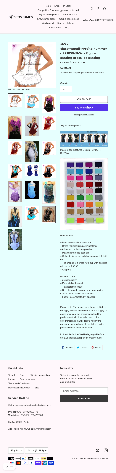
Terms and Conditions (19, 383)
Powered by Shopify (99, 458)
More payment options (84, 115)
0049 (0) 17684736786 (32, 415)
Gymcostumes (85, 458)
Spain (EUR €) (36, 450)
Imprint (11, 379)
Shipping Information (40, 375)
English (15, 450)
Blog (37, 387)
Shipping (77, 72)
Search (11, 375)
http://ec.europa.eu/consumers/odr (85, 337)
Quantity (64, 83)
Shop (22, 375)
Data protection (27, 379)
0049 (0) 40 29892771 (27, 412)
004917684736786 (104, 20)
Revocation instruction (19, 387)
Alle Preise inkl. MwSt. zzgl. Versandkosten (29, 428)
